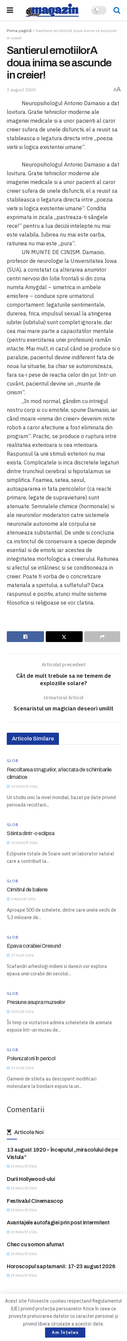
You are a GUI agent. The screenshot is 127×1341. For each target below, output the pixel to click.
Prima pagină (19, 30)
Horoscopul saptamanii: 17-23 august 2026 (61, 1266)
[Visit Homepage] (52, 10)
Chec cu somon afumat (35, 1244)
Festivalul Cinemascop (35, 1201)
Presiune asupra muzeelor (36, 1002)
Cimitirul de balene (27, 889)
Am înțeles (65, 1332)
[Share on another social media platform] (102, 636)
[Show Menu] (10, 10)
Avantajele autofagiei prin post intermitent (58, 1222)
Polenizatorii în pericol (31, 1058)
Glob (13, 761)
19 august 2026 (23, 1166)
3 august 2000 (21, 90)
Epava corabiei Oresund (34, 946)
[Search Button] (116, 10)
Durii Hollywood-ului (31, 1179)
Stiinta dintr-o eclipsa (31, 833)
